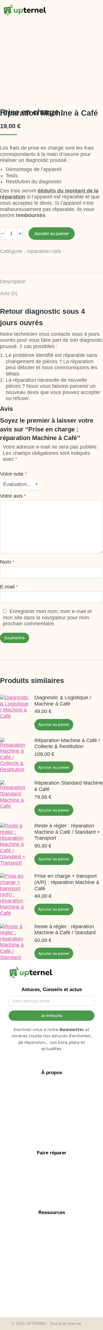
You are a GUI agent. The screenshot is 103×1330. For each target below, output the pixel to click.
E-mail (9, 587)
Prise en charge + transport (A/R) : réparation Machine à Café (66, 882)
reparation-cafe (44, 251)
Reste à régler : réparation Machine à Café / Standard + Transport (67, 832)
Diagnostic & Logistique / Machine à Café (62, 701)
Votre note (13, 474)
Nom (7, 562)
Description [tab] (13, 281)
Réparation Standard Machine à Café (68, 786)
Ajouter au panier (51, 233)
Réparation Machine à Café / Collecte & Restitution (67, 744)
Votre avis (13, 496)
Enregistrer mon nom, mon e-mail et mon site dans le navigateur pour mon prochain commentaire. (47, 617)
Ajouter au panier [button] (54, 724)
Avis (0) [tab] (8, 293)
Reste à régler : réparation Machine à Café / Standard (65, 930)
